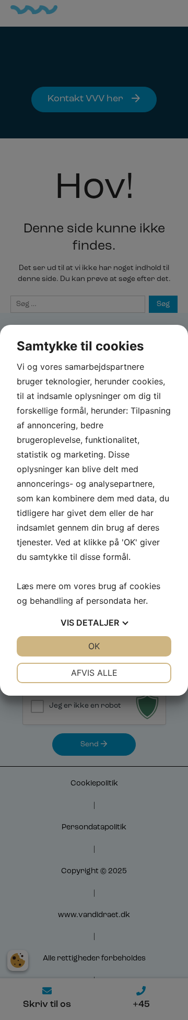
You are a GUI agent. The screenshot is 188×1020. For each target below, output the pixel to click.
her (140, 600)
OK (94, 646)
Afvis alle (94, 672)
